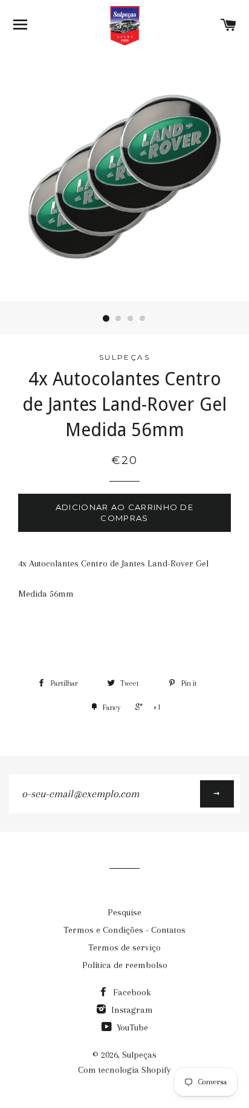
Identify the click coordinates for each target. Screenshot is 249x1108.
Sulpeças (139, 1054)
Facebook (131, 992)
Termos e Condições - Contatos (124, 929)
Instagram (131, 1009)
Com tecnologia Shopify (124, 1069)
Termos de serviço (124, 947)
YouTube (131, 1027)
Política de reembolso (124, 965)
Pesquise (124, 912)
